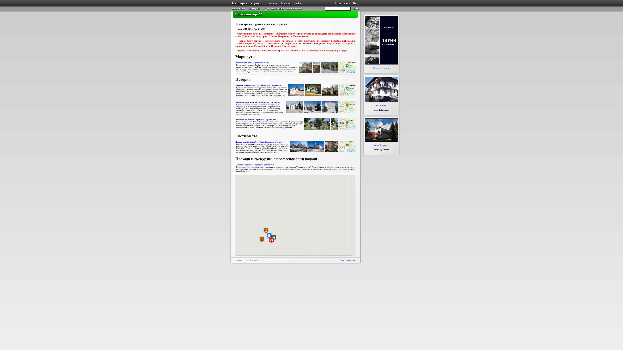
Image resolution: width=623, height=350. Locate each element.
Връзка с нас (350, 260)
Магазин (286, 3)
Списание (272, 3)
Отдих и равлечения (273, 8)
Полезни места (294, 8)
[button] (269, 236)
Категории (253, 8)
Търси (355, 8)
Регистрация (342, 3)
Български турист (247, 3)
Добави (298, 3)
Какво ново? (238, 8)
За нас (342, 260)
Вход (356, 3)
